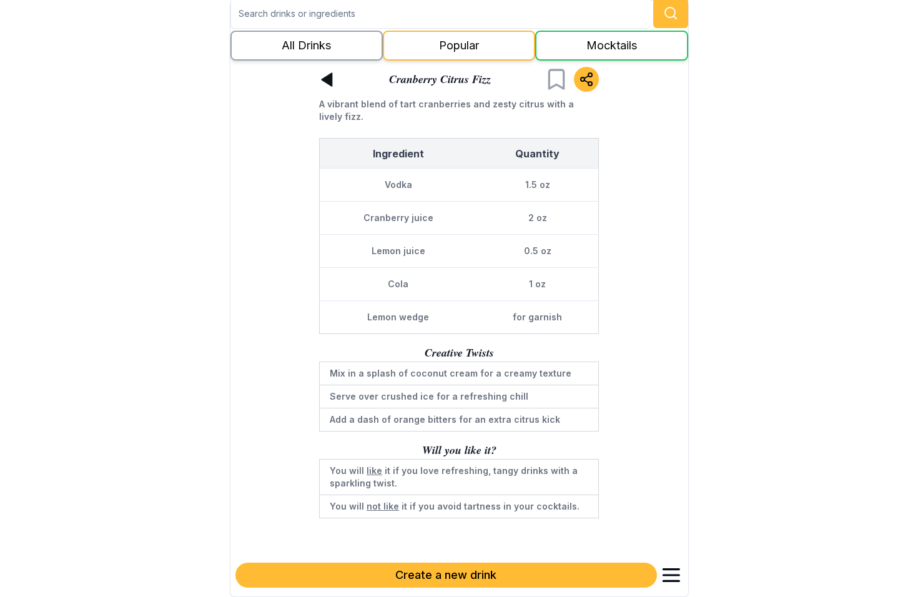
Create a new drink (445, 574)
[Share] (586, 79)
